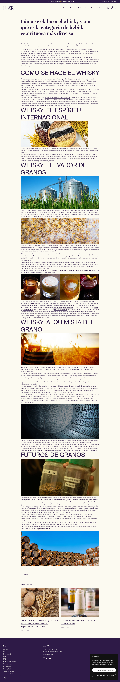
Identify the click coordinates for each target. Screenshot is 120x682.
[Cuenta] (108, 8)
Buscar (5, 649)
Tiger (82, 312)
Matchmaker (57, 307)
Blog (4, 656)
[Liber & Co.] (8, 8)
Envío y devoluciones (10, 661)
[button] (116, 8)
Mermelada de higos (60, 309)
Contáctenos (7, 664)
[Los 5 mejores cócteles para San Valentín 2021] (80, 602)
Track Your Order (8, 674)
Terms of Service (8, 671)
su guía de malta (36, 512)
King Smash (30, 303)
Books (5, 651)
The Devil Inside (68, 307)
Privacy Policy (7, 669)
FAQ (4, 659)
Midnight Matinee (74, 312)
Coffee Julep (52, 303)
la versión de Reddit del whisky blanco (57, 97)
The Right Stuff (28, 309)
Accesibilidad (7, 666)
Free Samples (7, 654)
